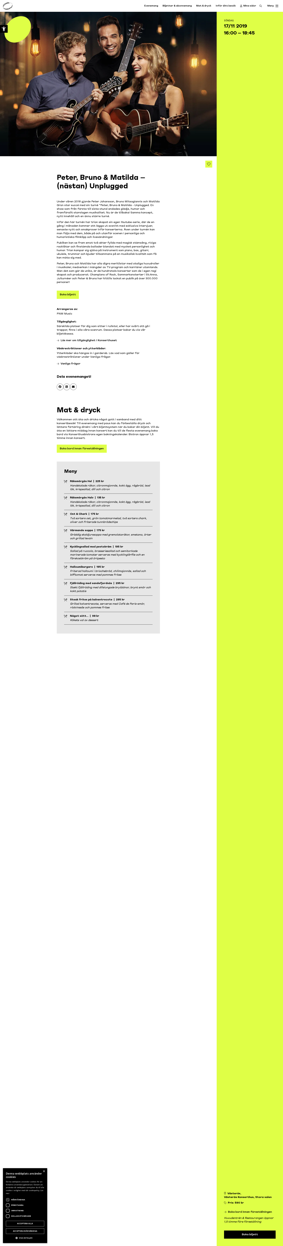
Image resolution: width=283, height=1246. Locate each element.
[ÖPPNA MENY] (277, 6)
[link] (4, 29)
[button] (60, 387)
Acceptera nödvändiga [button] (25, 1231)
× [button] (44, 1171)
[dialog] (25, 1205)
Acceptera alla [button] (25, 1223)
